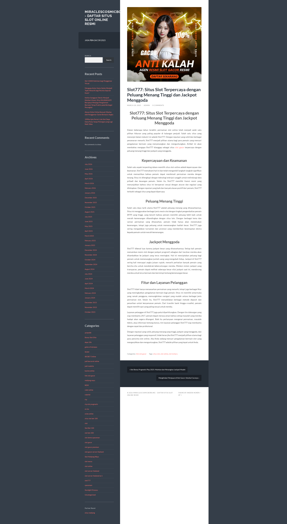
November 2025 (91, 202)
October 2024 (90, 260)
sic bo (87, 409)
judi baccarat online (92, 361)
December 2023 (91, 302)
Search (88, 56)
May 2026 (88, 174)
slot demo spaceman (92, 438)
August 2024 (89, 269)
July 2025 (88, 217)
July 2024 (88, 274)
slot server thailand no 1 (94, 476)
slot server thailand (92, 471)
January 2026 (90, 193)
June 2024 (89, 279)
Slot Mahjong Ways (92, 457)
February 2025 (90, 241)
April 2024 (89, 283)
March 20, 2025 (134, 105)
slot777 (88, 480)
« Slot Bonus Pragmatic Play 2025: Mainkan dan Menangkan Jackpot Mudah (157, 370)
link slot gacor (90, 376)
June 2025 (89, 221)
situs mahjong (90, 513)
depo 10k (88, 342)
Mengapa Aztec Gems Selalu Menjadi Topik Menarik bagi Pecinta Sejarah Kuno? (98, 90)
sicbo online (89, 414)
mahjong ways (90, 380)
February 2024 (90, 293)
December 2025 (91, 198)
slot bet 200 (89, 433)
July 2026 (88, 164)
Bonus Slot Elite (90, 337)
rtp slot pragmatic (91, 404)
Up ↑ (180, 395)
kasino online (89, 371)
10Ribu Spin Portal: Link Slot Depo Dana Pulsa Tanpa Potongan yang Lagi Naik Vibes (99, 121)
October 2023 (90, 312)
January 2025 (90, 245)
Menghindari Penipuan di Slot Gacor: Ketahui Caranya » (179, 378)
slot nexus (88, 461)
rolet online (89, 390)
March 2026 (89, 183)
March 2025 (89, 236)
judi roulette (89, 366)
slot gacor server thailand (94, 452)
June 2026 (89, 169)
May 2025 (88, 226)
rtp (86, 399)
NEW (87, 385)
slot (86, 423)
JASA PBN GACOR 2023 (95, 40)
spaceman (88, 485)
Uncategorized (90, 495)
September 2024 (91, 264)
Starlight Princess (91, 490)
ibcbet (87, 352)
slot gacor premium (92, 447)
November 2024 (91, 255)
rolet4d (87, 395)
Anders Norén (193, 393)
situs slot (156, 354)
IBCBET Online (90, 357)
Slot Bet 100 (89, 428)
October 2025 (90, 207)
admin (147, 105)
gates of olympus (91, 347)
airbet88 (88, 333)
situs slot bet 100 (91, 418)
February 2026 (90, 188)
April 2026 (89, 179)
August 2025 (89, 212)
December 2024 (91, 250)
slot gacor (88, 442)
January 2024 (90, 298)
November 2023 (91, 307)
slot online (88, 466)
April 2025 (89, 231)
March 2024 (89, 288)
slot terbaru (173, 354)
